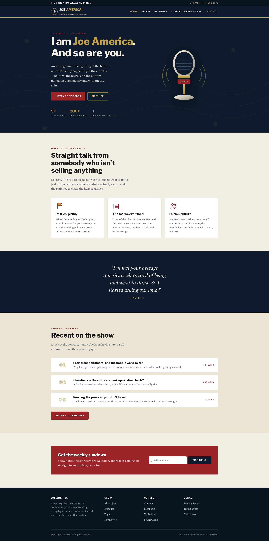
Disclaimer (190, 514)
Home (133, 11)
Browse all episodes (69, 415)
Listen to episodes (68, 96)
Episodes (161, 11)
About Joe (110, 503)
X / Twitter (150, 514)
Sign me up (200, 460)
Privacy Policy (192, 503)
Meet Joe (98, 96)
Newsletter (193, 11)
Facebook (149, 508)
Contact (212, 11)
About (146, 11)
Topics (175, 11)
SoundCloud (151, 519)
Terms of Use (191, 508)
